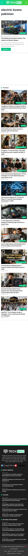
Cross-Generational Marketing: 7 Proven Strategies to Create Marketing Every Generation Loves (13, 175)
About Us (10, 551)
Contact (15, 551)
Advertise (19, 553)
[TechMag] (14, 2)
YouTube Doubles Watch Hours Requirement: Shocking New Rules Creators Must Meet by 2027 (12, 290)
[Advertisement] (14, 69)
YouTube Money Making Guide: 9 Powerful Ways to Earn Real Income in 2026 (13, 267)
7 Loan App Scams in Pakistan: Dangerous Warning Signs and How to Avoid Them (12, 222)
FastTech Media (13, 548)
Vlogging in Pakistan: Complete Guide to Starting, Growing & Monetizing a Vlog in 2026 (13, 107)
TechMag (4, 36)
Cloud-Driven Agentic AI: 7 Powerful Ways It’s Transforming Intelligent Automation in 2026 (12, 199)
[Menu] (2, 3)
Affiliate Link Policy (11, 553)
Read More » (6, 49)
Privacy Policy (21, 551)
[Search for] (26, 3)
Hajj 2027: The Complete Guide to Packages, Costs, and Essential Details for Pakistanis (13, 314)
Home (5, 551)
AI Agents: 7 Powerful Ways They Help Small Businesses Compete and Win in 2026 (13, 152)
